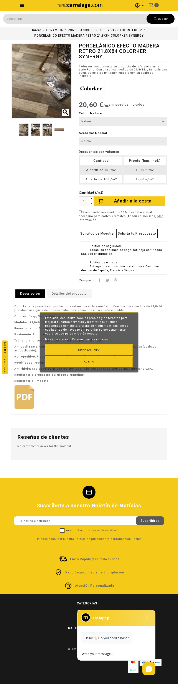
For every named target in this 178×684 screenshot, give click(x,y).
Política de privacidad (91, 538)
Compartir (99, 280)
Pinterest (115, 280)
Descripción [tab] (30, 293)
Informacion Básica (127, 538)
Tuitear (107, 280)
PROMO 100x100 (5, 357)
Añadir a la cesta (125, 201)
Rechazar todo (89, 349)
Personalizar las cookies (90, 339)
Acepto (89, 361)
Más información (58, 339)
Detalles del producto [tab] (69, 293)
